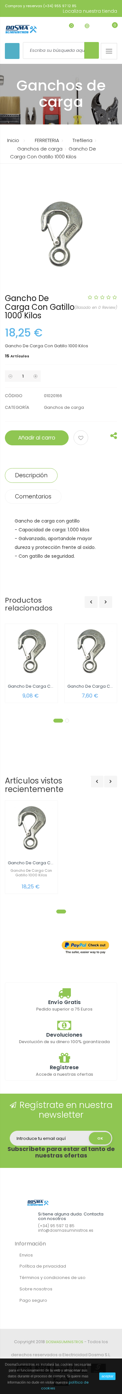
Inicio (13, 140)
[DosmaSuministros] (21, 29)
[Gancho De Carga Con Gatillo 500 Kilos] (91, 651)
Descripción (31, 475)
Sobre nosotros (36, 1289)
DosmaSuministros (64, 1341)
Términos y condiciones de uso (53, 1277)
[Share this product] (113, 437)
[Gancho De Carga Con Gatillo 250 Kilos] (31, 651)
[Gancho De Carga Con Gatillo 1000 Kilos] (31, 828)
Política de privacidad (43, 1266)
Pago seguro (33, 1300)
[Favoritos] (66, 29)
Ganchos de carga (64, 407)
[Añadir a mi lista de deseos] (82, 438)
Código (13, 396)
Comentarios (33, 496)
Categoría (17, 407)
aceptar (108, 1376)
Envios (26, 1255)
